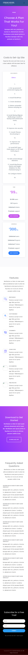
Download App (14, 439)
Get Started (14, 216)
